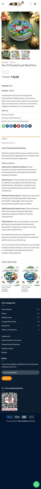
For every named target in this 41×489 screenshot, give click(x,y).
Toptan (4, 313)
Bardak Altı (6, 326)
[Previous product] (7, 72)
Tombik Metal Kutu (15, 118)
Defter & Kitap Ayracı (9, 330)
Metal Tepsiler (7, 309)
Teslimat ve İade (7, 348)
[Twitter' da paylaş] (11, 126)
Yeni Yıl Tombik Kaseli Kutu (20, 121)
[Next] (39, 281)
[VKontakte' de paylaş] (22, 126)
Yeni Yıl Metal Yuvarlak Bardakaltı (6, 289)
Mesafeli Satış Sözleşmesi (11, 344)
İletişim (4, 352)
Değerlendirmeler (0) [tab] (8, 143)
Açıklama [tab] (4, 139)
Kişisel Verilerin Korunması (11, 340)
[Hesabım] (30, 3)
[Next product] (3, 72)
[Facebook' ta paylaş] (7, 126)
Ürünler (12, 62)
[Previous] (1, 281)
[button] (3, 3)
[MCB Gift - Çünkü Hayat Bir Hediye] (16, 3)
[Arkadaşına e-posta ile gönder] (15, 126)
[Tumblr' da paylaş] (30, 126)
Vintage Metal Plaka (9, 321)
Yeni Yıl (9, 121)
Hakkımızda (6, 336)
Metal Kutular (7, 317)
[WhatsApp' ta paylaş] (3, 126)
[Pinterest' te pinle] (18, 126)
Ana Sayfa (5, 62)
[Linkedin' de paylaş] (26, 126)
